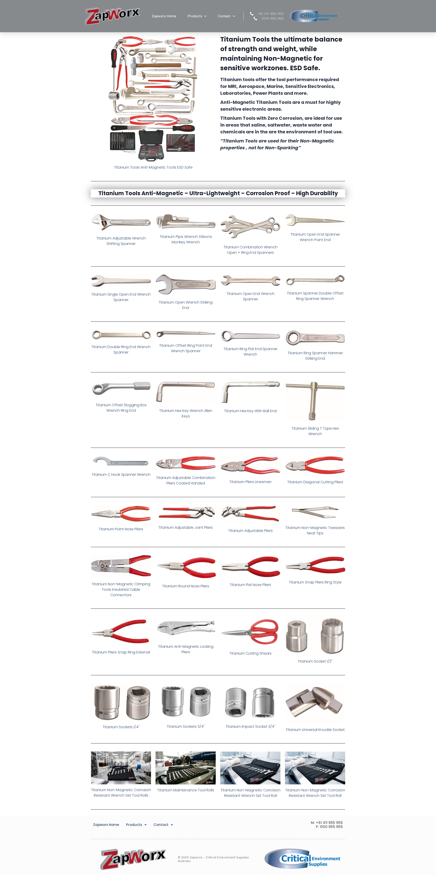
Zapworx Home (164, 16)
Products (195, 16)
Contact (224, 16)
